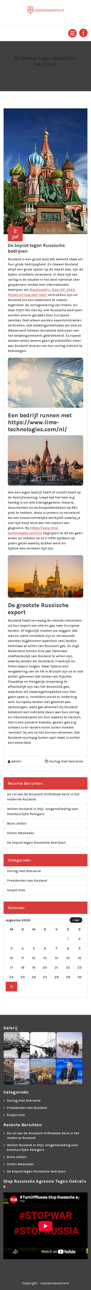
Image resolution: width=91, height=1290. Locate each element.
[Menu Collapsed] (72, 33)
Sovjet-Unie (16, 890)
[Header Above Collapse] (83, 33)
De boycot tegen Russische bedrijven (36, 842)
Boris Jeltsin (16, 823)
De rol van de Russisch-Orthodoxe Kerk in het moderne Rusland (43, 796)
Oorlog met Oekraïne (66, 761)
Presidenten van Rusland (27, 880)
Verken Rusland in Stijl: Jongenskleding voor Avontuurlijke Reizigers (43, 811)
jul (15, 234)
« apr (76, 920)
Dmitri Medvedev (20, 833)
